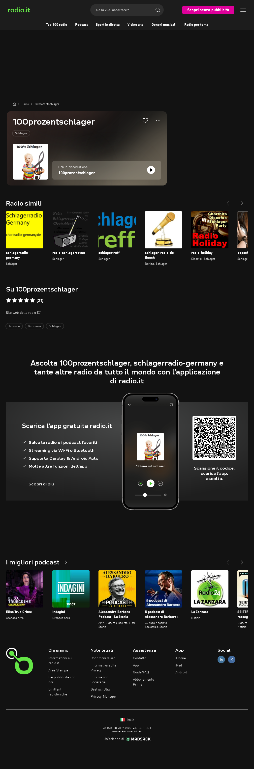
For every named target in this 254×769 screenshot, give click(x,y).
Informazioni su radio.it (60, 661)
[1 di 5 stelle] (9, 300)
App (136, 665)
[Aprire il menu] (243, 10)
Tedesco (14, 326)
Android (181, 672)
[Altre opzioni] (158, 121)
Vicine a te (135, 25)
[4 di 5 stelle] (27, 300)
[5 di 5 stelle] (32, 300)
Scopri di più (41, 484)
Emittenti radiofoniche (57, 692)
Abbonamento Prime (143, 682)
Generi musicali (164, 25)
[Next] (242, 201)
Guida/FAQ (141, 672)
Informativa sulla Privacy (103, 668)
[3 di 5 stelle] (21, 300)
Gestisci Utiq (100, 689)
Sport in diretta (108, 25)
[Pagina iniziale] (14, 104)
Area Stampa (58, 670)
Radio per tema (196, 25)
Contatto (139, 658)
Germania (34, 326)
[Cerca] (158, 10)
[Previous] (228, 201)
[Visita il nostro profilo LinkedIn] (221, 659)
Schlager (21, 133)
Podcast (81, 25)
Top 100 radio (56, 25)
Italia (130, 720)
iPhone (180, 658)
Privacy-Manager (103, 696)
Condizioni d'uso (103, 658)
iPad (178, 665)
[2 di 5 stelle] (15, 300)
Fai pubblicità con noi (61, 680)
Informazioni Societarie (100, 680)
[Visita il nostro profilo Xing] (232, 659)
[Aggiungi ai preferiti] (145, 120)
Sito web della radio (21, 313)
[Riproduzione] (151, 170)
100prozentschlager (76, 173)
